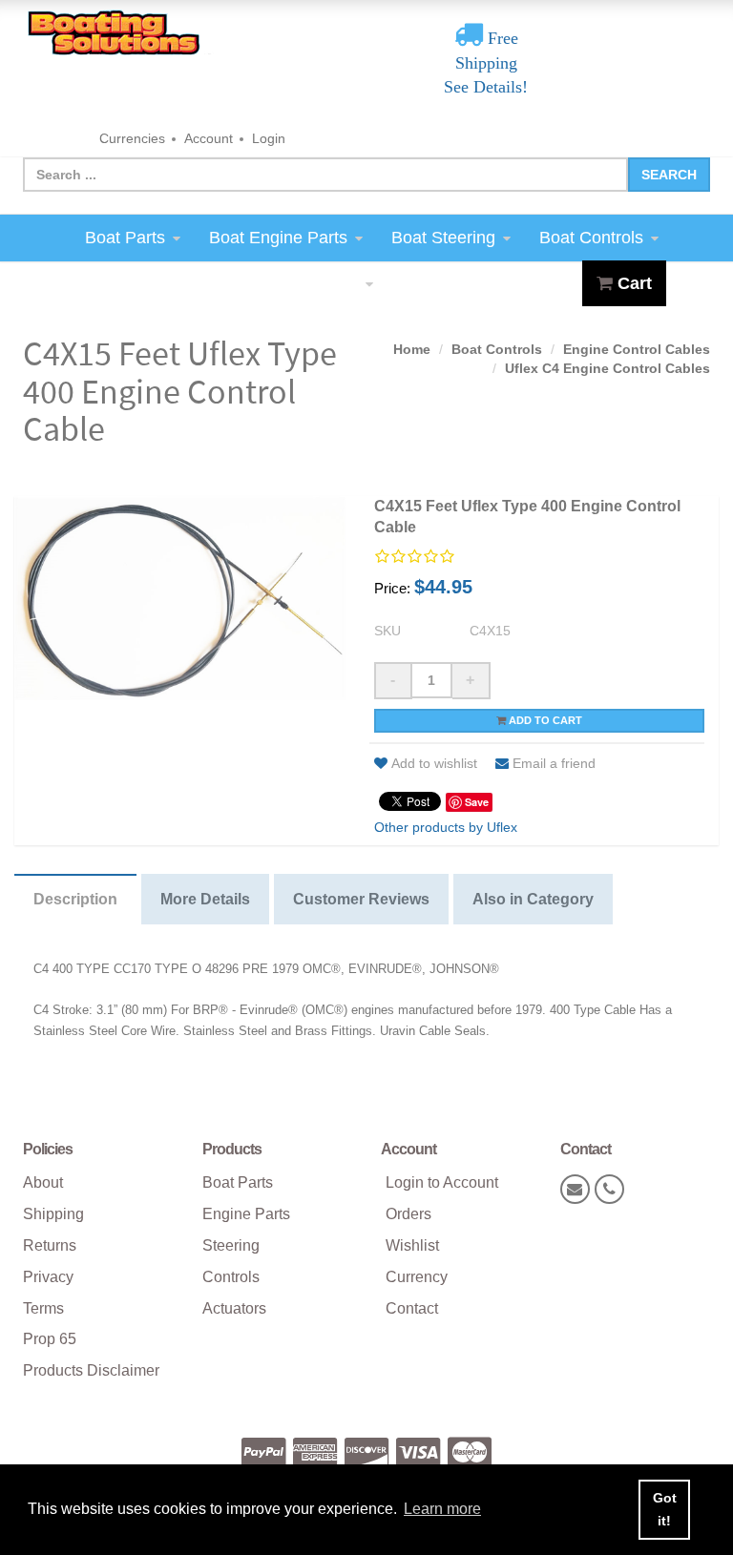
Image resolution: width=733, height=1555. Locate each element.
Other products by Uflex (445, 827)
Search (669, 174)
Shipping (53, 1214)
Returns (49, 1245)
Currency (417, 1277)
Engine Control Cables (636, 349)
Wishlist (412, 1245)
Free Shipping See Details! (486, 62)
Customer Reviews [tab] (361, 899)
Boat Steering (443, 237)
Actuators (234, 1308)
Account (208, 138)
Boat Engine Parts (278, 237)
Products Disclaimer (91, 1370)
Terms (43, 1308)
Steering (231, 1245)
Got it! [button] (665, 1509)
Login (268, 138)
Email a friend (554, 763)
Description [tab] (75, 899)
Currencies (132, 138)
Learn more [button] (442, 1509)
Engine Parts (246, 1214)
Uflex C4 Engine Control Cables (607, 368)
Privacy (48, 1277)
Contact (412, 1308)
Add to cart (544, 720)
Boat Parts (125, 237)
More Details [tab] (205, 899)
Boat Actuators (302, 283)
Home (411, 349)
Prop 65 (49, 1339)
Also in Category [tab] (533, 899)
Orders (408, 1214)
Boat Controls (591, 237)
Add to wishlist (434, 763)
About (43, 1182)
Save (477, 802)
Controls (231, 1277)
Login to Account (442, 1182)
